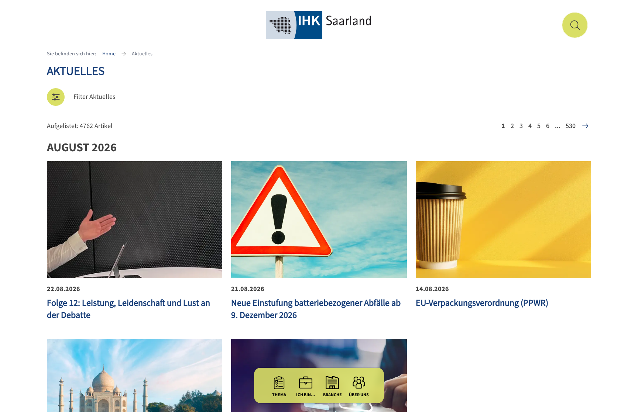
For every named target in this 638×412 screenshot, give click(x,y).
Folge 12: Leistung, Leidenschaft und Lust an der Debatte (128, 309)
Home (109, 54)
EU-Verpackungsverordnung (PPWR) (482, 303)
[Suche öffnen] (575, 25)
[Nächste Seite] (585, 126)
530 (571, 126)
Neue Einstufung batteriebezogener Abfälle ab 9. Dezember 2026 (316, 309)
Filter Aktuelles (94, 96)
